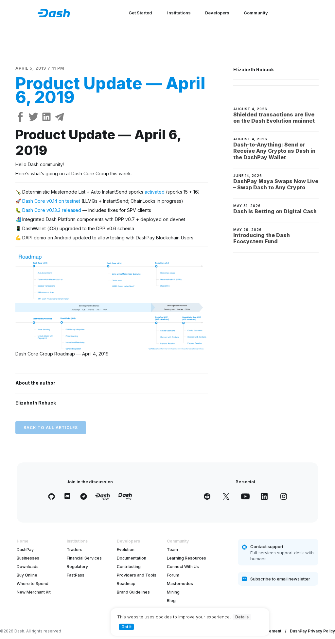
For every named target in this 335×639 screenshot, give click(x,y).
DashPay (25, 549)
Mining (173, 592)
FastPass (75, 575)
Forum (173, 575)
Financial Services (84, 558)
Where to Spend (32, 583)
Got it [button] (126, 626)
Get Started (140, 12)
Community (256, 12)
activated (155, 192)
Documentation (131, 558)
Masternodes (180, 583)
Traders (74, 549)
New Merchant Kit (34, 592)
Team (172, 549)
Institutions (179, 12)
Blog (171, 600)
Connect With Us (183, 566)
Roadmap (126, 583)
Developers (217, 12)
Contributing (129, 566)
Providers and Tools (136, 575)
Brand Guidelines (133, 592)
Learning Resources (186, 558)
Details (242, 616)
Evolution (125, 549)
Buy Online (27, 575)
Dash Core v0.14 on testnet (51, 201)
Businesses (28, 558)
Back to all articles (51, 427)
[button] (111, 301)
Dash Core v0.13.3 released (52, 210)
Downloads (28, 566)
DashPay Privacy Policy (312, 631)
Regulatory (77, 566)
